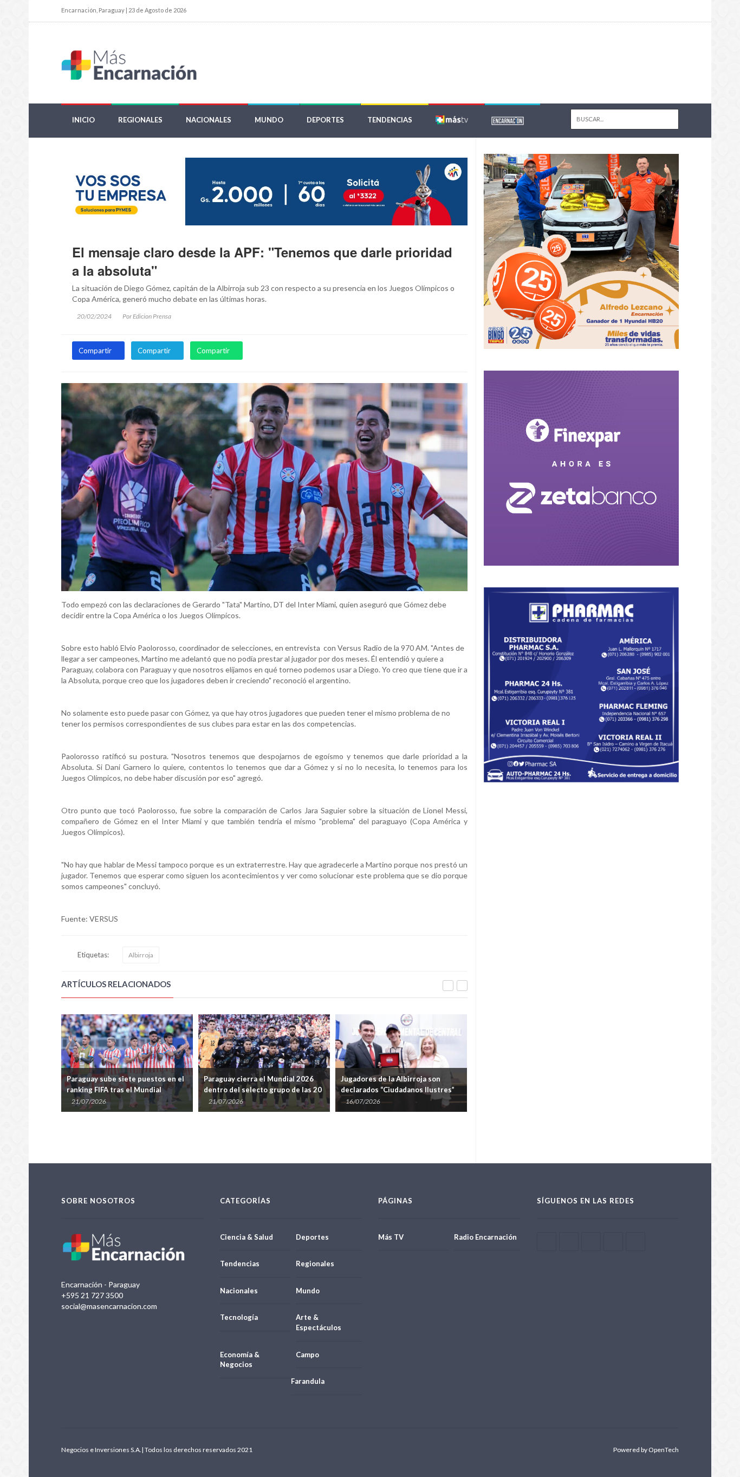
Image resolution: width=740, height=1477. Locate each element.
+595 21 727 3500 (92, 1295)
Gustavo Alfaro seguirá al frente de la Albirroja (401, 1084)
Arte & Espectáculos (318, 1322)
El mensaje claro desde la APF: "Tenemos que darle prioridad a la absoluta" (262, 261)
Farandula (307, 1381)
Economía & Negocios (239, 1359)
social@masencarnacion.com (109, 1306)
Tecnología (239, 1317)
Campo (307, 1354)
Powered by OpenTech (646, 1450)
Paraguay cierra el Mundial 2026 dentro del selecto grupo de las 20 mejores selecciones (126, 1089)
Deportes (325, 119)
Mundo (269, 119)
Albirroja (140, 955)
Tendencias (389, 119)
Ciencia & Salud (246, 1237)
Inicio (83, 119)
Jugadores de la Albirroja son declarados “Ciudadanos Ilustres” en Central (261, 1089)
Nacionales (208, 119)
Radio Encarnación (485, 1237)
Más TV (391, 1237)
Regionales (140, 119)
